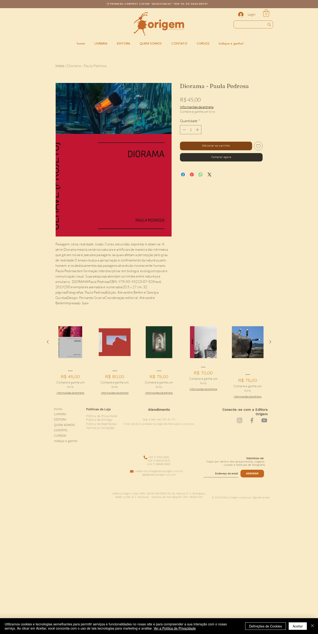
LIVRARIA (60, 414)
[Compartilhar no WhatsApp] (200, 174)
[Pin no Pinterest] (192, 174)
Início (59, 65)
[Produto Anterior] (48, 342)
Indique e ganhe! (65, 441)
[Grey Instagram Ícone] (239, 420)
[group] (159, 362)
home (58, 409)
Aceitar (298, 626)
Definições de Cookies (265, 626)
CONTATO (61, 430)
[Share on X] (209, 174)
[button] (266, 13)
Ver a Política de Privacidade (175, 628)
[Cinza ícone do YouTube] (264, 420)
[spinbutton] (191, 129)
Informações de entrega (196, 107)
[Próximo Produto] (270, 342)
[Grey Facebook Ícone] (251, 420)
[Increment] (198, 129)
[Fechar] (312, 626)
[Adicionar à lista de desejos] (258, 146)
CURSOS (60, 435)
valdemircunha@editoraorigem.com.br (159, 471)
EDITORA (60, 419)
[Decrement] (184, 129)
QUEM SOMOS (64, 425)
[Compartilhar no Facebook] (183, 174)
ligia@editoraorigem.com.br (159, 474)
